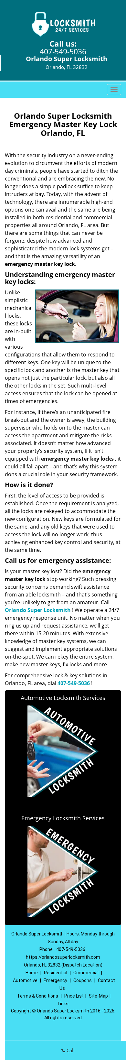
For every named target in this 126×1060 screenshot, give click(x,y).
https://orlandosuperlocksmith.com (63, 957)
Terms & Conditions (37, 996)
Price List (74, 996)
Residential (55, 972)
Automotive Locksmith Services (63, 698)
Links (63, 1003)
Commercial (86, 972)
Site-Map (98, 996)
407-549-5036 (63, 51)
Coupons (82, 980)
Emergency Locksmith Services (63, 818)
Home (32, 972)
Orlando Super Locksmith (38, 610)
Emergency (55, 980)
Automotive (25, 980)
